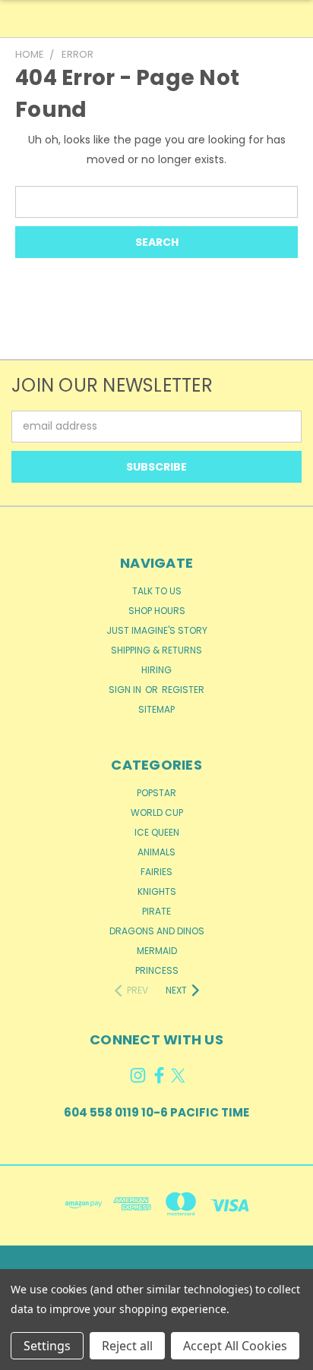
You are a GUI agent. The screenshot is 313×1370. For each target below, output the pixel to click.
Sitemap (156, 709)
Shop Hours (156, 610)
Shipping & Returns (156, 650)
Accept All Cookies (235, 1345)
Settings (47, 1345)
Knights (157, 891)
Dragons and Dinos (156, 930)
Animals (156, 852)
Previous (23, 1354)
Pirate (156, 911)
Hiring (156, 669)
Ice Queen (156, 832)
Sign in (126, 689)
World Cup (157, 812)
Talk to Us (157, 590)
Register (183, 689)
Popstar (156, 792)
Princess (157, 970)
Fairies (156, 871)
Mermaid (157, 950)
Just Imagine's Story (156, 630)
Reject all (127, 1345)
